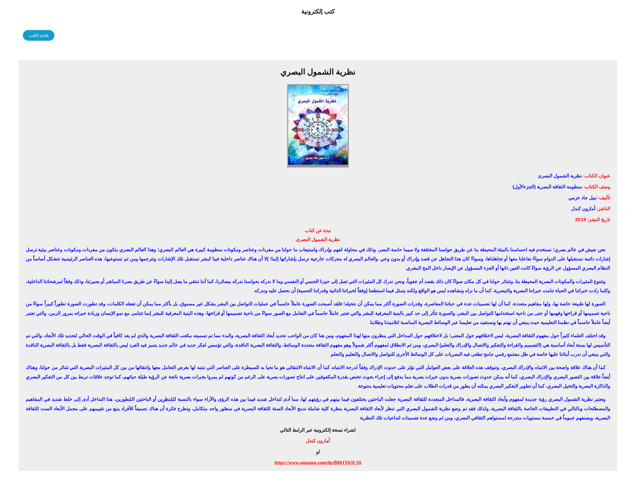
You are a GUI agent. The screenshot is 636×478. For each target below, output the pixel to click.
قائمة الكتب (38, 35)
